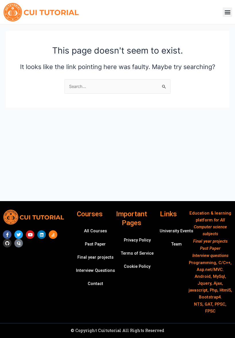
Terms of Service (137, 253)
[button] (227, 12)
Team (176, 244)
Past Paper (95, 244)
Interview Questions (95, 270)
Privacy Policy (137, 240)
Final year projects (95, 257)
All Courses (95, 230)
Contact (95, 283)
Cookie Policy (137, 266)
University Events (176, 230)
